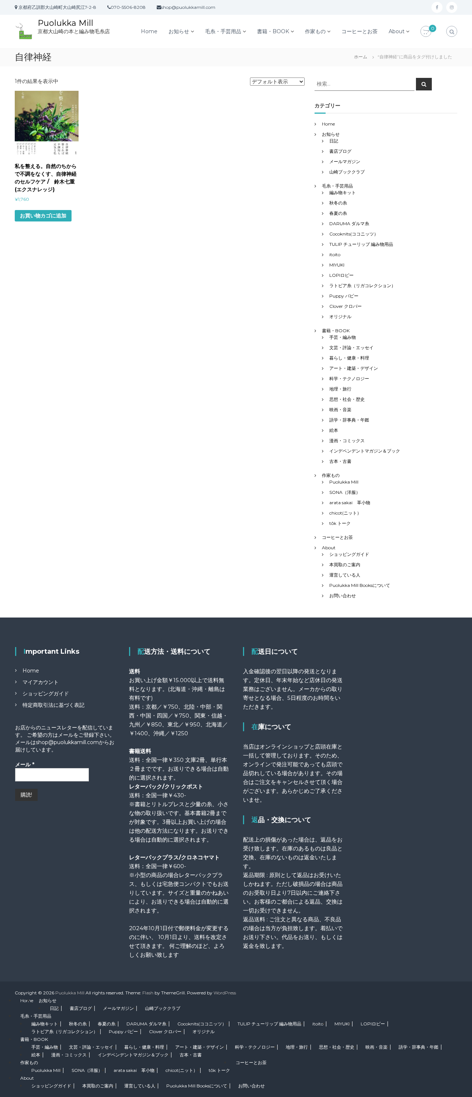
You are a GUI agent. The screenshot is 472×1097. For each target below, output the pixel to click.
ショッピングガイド (349, 554)
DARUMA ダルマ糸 (349, 223)
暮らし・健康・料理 (349, 358)
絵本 (333, 430)
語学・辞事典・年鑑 (349, 420)
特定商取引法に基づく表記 (53, 705)
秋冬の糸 (338, 203)
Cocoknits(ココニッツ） (353, 234)
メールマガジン (344, 161)
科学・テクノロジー (349, 378)
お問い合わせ (342, 595)
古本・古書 (340, 461)
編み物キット (342, 192)
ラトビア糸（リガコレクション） (362, 285)
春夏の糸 (338, 213)
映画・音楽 (340, 409)
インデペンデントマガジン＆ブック (364, 451)
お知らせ (179, 31)
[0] (426, 31)
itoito (334, 254)
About (397, 31)
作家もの (315, 31)
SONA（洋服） (344, 492)
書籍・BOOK (273, 31)
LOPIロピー (341, 275)
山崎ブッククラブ (347, 172)
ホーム (360, 56)
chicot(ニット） (345, 513)
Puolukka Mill (65, 23)
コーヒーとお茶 (359, 31)
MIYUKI (336, 265)
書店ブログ (340, 151)
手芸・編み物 (342, 337)
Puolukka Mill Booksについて (359, 585)
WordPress (225, 992)
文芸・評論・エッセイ (351, 347)
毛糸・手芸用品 (223, 31)
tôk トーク (340, 523)
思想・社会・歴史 (347, 399)
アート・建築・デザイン (353, 368)
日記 (333, 141)
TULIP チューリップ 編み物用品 (361, 244)
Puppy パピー (343, 296)
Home (149, 31)
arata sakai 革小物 (349, 502)
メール (24, 764)
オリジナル (340, 316)
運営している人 (344, 575)
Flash (147, 992)
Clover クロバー (345, 306)
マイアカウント (40, 682)
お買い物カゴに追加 (43, 215)
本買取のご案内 (344, 564)
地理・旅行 (340, 389)
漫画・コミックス (347, 440)
